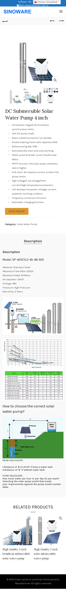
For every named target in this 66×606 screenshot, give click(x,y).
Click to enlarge (55, 80)
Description (33, 241)
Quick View (29, 518)
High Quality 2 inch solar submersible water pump (46, 554)
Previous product (52, 21)
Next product (61, 21)
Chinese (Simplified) (47, 2)
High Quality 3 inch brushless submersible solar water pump (16, 554)
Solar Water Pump (27, 224)
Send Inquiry (17, 211)
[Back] (5, 21)
